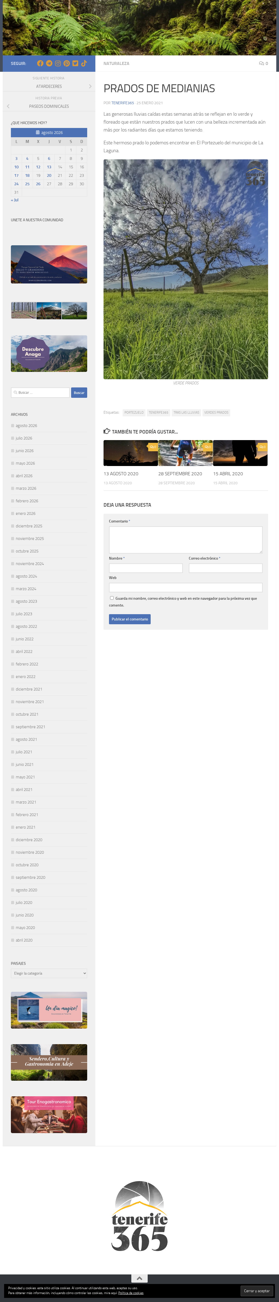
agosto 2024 (26, 576)
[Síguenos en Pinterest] (66, 63)
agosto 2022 (26, 626)
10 (16, 167)
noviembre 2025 (30, 538)
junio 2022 (25, 639)
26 (38, 183)
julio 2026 (24, 438)
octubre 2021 (27, 714)
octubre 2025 (27, 551)
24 (16, 183)
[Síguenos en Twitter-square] (75, 63)
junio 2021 (25, 764)
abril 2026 (24, 475)
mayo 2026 (25, 463)
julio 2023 (24, 613)
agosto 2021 (26, 739)
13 (49, 167)
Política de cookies (131, 1293)
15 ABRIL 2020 (228, 473)
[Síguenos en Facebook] (40, 63)
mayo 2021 (25, 777)
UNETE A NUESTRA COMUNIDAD (37, 220)
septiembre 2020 (30, 877)
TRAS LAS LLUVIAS (186, 412)
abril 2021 (24, 789)
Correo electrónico (204, 558)
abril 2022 (24, 651)
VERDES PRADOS (216, 412)
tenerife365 (122, 103)
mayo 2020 (25, 927)
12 (38, 167)
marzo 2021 (26, 802)
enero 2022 (25, 676)
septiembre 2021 (30, 726)
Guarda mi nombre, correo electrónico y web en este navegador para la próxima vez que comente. (183, 602)
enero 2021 (25, 827)
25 (27, 183)
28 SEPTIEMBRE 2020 (180, 473)
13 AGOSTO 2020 (121, 473)
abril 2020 (24, 940)
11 (27, 167)
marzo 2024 (26, 588)
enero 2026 (25, 513)
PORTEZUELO (134, 412)
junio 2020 (25, 915)
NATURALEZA (116, 63)
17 (16, 175)
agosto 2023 (26, 601)
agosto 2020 (26, 890)
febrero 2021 (27, 814)
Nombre (117, 558)
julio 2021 (24, 751)
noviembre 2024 (30, 563)
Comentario (119, 521)
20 (49, 175)
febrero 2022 (27, 664)
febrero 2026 (27, 500)
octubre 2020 (27, 864)
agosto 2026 (26, 425)
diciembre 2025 (29, 526)
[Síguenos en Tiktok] (84, 63)
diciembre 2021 (29, 689)
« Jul (15, 200)
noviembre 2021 (30, 701)
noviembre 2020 (30, 852)
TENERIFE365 (158, 412)
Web (113, 577)
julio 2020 (24, 902)
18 (27, 175)
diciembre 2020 (29, 839)
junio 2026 (25, 450)
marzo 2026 (26, 488)
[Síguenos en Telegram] (49, 63)
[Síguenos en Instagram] (57, 63)
